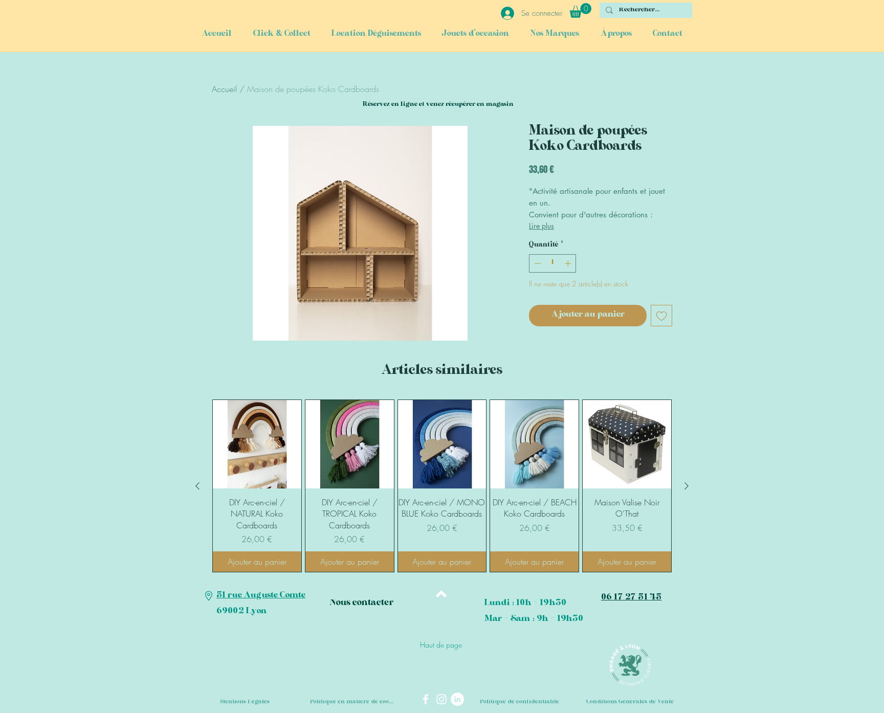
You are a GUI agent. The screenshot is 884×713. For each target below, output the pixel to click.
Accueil (224, 89)
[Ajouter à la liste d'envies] (661, 315)
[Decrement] (537, 263)
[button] (580, 10)
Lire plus (541, 226)
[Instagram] (441, 699)
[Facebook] (425, 699)
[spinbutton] (553, 263)
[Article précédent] (197, 486)
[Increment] (569, 263)
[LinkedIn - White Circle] (457, 699)
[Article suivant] (686, 486)
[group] (442, 486)
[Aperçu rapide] (257, 444)
